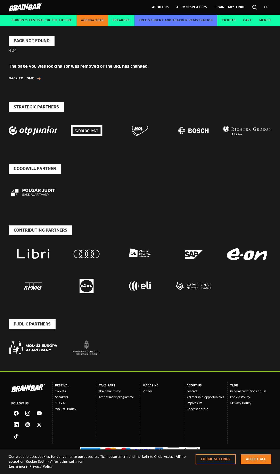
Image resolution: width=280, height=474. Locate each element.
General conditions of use (248, 391)
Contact (192, 391)
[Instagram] (28, 413)
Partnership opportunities (205, 397)
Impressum (194, 403)
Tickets (60, 391)
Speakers (61, 397)
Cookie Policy (240, 397)
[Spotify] (28, 425)
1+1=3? (60, 403)
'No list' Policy (65, 409)
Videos (148, 391)
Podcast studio (197, 409)
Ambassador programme (116, 397)
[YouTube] (39, 413)
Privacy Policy (240, 403)
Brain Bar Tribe (110, 391)
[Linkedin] (16, 425)
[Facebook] (16, 413)
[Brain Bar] (26, 7)
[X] (39, 425)
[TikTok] (16, 436)
